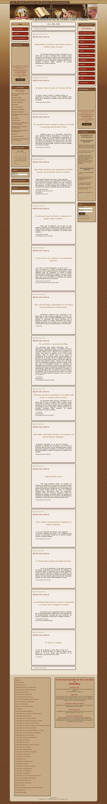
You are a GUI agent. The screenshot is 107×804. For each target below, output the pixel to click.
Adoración (15, 104)
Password (81, 210)
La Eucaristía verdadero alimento (23, 711)
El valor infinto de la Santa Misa (23, 694)
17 (14, 159)
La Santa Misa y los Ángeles (22, 773)
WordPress (45, 802)
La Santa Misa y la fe (20, 758)
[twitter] (85, 197)
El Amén (14, 134)
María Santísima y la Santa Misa (23, 782)
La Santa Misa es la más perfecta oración (25, 727)
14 (22, 157)
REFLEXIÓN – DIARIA (34, 2)
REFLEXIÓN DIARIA (18, 29)
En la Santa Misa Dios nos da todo (24, 696)
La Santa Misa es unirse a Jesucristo (24, 735)
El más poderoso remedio (21, 692)
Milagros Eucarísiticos (60, 2)
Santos (82, 37)
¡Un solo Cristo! (16, 97)
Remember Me (84, 215)
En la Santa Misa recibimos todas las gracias (26, 699)
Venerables (83, 69)
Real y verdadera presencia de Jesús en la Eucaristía (28, 787)
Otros (82, 78)
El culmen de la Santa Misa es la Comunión (20, 139)
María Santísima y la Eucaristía (23, 780)
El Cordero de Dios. (18, 136)
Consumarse (15, 118)
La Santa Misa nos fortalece (22, 739)
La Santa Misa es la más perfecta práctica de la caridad (29, 730)
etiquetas (21, 2)
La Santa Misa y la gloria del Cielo (24, 761)
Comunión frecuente (18, 111)
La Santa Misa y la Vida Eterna (23, 770)
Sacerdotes (83, 73)
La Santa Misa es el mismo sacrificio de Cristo (27, 723)
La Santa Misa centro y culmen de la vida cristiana (28, 713)
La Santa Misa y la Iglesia (21, 763)
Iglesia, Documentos (85, 55)
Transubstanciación (20, 789)
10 (14, 157)
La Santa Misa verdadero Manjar (23, 749)
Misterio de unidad (20, 785)
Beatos (82, 41)
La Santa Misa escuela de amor (23, 715)
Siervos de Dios (84, 46)
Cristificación (16, 120)
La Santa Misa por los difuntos (23, 746)
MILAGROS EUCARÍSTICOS (20, 38)
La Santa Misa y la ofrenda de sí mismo (25, 766)
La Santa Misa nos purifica (22, 742)
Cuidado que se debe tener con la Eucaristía (20, 123)
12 (18, 157)
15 (23, 157)
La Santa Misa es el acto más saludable (25, 718)
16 (25, 157)
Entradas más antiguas (40, 28)
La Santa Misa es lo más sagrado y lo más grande (28, 732)
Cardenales (83, 60)
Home (13, 2)
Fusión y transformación (21, 704)
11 (16, 157)
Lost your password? (84, 218)
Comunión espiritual (18, 109)
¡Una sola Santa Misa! (18, 100)
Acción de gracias (17, 102)
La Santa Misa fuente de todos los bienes (26, 737)
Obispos (82, 64)
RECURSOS (46, 2)
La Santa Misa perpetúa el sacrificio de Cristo (27, 744)
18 (16, 159)
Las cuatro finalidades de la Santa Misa (25, 778)
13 (20, 157)
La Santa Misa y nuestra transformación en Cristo (28, 775)
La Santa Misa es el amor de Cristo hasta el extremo (28, 720)
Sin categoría (84, 82)
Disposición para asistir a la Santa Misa (19, 127)
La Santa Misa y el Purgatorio (22, 754)
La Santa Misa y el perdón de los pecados (26, 751)
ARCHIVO (14, 173)
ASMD (67, 802)
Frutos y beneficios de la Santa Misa (24, 701)
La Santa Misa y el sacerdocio (23, 756)
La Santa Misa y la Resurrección (23, 768)
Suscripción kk (20, 80)
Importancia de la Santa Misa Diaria (24, 706)
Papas (81, 51)
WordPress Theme (52, 802)
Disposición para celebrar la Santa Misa (19, 131)
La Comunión (18, 708)
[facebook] (80, 197)
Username (81, 207)
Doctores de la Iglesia (86, 32)
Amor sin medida (17, 107)
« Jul (16, 164)
